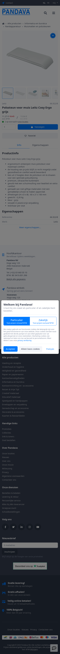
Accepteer (10, 349)
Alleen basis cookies (30, 349)
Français (50, 349)
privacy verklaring (24, 340)
